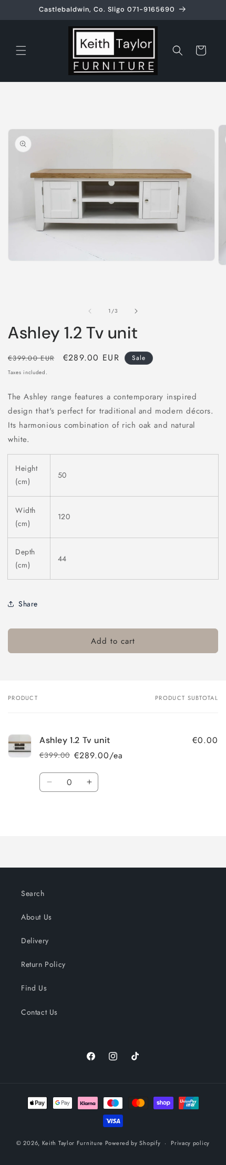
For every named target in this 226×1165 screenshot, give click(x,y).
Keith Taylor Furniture (72, 1143)
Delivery (35, 940)
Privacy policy (190, 1143)
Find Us (34, 988)
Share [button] (28, 604)
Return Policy (43, 964)
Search (33, 893)
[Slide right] (136, 311)
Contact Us (39, 1012)
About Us (36, 917)
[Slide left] (89, 311)
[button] (21, 50)
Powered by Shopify (133, 1143)
